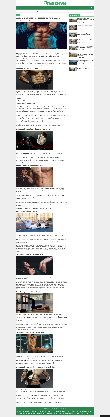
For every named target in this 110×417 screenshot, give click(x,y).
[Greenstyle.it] (55, 3)
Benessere (48, 8)
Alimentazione (31, 8)
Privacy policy (55, 408)
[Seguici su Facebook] (91, 8)
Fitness (18, 14)
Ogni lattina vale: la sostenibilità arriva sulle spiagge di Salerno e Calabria (85, 47)
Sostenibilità (76, 8)
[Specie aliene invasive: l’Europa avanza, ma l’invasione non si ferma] (73, 69)
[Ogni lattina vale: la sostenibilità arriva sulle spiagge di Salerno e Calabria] (73, 48)
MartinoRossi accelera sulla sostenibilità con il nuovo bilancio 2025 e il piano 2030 (85, 19)
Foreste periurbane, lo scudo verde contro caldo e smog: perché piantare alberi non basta (85, 54)
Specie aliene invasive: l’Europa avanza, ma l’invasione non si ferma (85, 68)
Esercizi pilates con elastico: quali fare (28, 100)
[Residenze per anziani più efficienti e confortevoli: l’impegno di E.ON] (73, 34)
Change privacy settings (105, 415)
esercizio (27, 360)
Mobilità (68, 8)
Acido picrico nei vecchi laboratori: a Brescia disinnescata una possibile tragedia (84, 27)
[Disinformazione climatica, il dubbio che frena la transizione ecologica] (73, 41)
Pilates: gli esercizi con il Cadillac (26, 103)
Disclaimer (47, 408)
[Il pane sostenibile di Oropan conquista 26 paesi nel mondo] (73, 62)
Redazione (63, 408)
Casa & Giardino (58, 8)
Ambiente (40, 8)
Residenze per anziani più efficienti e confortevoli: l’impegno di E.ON (84, 33)
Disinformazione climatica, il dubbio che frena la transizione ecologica (84, 40)
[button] (93, 8)
